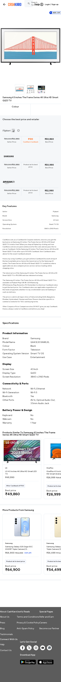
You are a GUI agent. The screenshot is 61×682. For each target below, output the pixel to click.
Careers (43, 622)
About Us (4, 616)
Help (37, 4)
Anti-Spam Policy (25, 628)
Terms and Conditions (28, 616)
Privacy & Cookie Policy (28, 622)
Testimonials (6, 634)
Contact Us (6, 650)
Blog (2, 628)
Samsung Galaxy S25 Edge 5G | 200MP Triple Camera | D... (18, 548)
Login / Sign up (51, 4)
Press (2, 622)
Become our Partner (49, 628)
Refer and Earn (46, 616)
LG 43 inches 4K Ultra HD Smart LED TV (21, 472)
